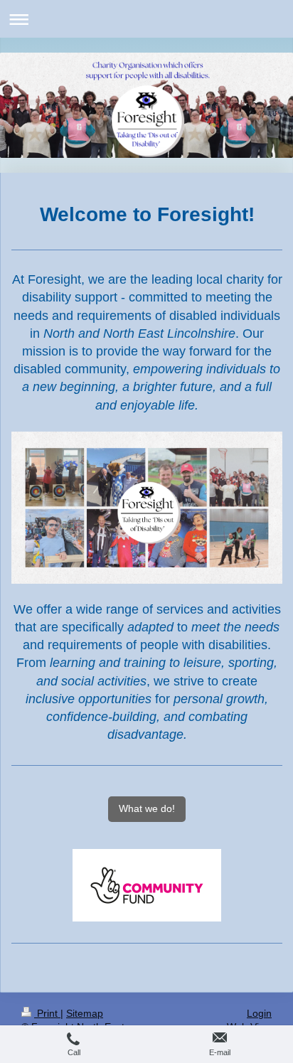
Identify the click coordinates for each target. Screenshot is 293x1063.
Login (259, 1013)
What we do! (147, 808)
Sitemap (84, 1013)
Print (47, 1013)
